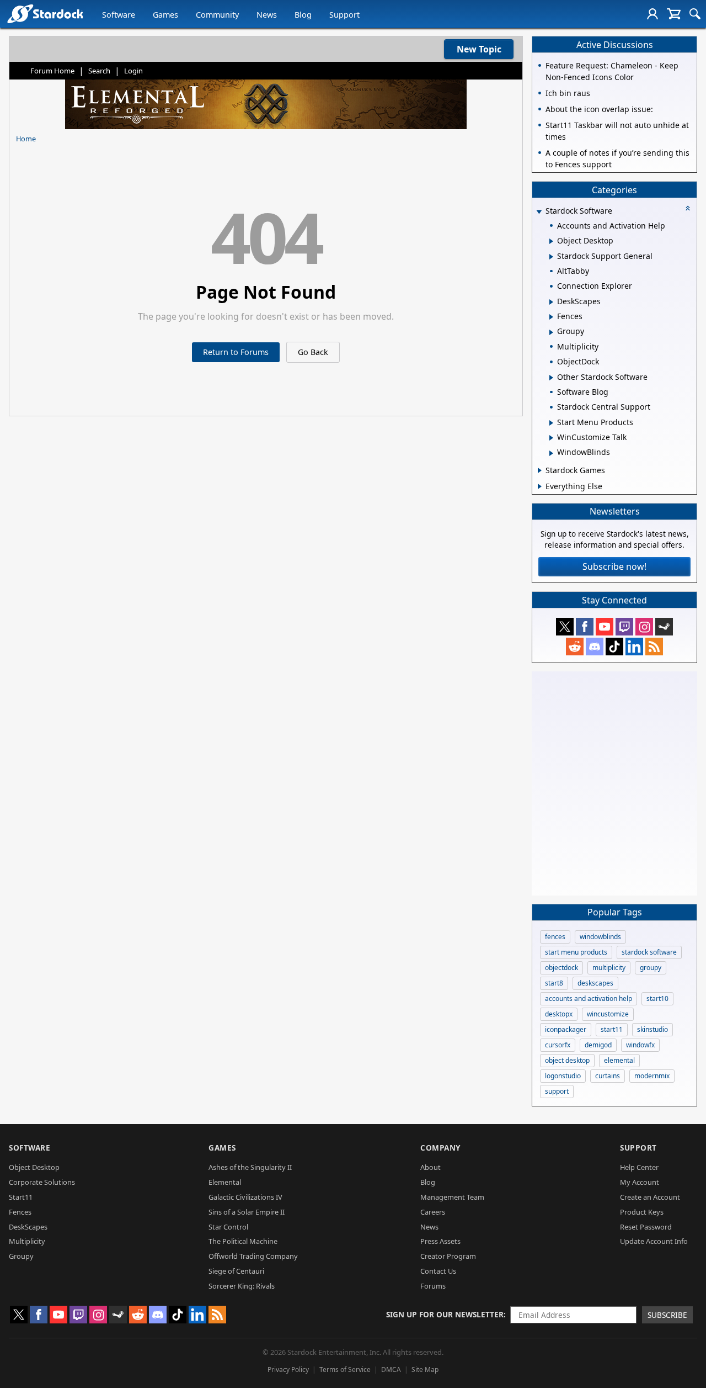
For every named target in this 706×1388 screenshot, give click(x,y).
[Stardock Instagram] (644, 627)
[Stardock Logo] (45, 13)
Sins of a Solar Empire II (246, 1212)
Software (118, 14)
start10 (657, 998)
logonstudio (563, 1075)
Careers (432, 1212)
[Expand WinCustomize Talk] (551, 438)
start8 (554, 983)
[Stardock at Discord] (595, 646)
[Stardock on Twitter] (565, 627)
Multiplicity (27, 1241)
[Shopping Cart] (674, 13)
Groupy (21, 1256)
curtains (607, 1075)
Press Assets (440, 1241)
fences (555, 936)
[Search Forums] (694, 13)
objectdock (561, 967)
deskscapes (595, 983)
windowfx (640, 1045)
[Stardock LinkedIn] (634, 646)
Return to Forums (236, 352)
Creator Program (448, 1256)
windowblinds (600, 936)
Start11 (21, 1197)
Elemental (224, 1182)
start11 (612, 1029)
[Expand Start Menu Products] (551, 423)
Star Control (228, 1227)
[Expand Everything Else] (540, 486)
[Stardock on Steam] (664, 627)
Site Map (424, 1369)
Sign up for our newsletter (445, 1314)
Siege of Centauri (236, 1271)
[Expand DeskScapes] (551, 302)
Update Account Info (654, 1241)
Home (26, 139)
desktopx (559, 1014)
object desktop (567, 1060)
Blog (303, 14)
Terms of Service (345, 1369)
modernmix (652, 1075)
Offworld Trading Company (253, 1256)
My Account (639, 1182)
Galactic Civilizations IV (245, 1197)
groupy (650, 967)
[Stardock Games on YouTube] (604, 627)
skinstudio (652, 1029)
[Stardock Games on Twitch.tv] (624, 627)
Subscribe (667, 1315)
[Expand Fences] (551, 317)
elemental (619, 1060)
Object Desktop (34, 1167)
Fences (20, 1212)
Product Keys (642, 1212)
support (557, 1091)
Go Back (313, 352)
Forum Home (52, 71)
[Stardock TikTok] (614, 646)
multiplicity (608, 967)
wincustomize (608, 1014)
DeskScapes (28, 1227)
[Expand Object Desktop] (551, 241)
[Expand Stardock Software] (539, 212)
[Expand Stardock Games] (540, 470)
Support (344, 14)
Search (99, 71)
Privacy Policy (288, 1369)
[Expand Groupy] (551, 332)
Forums (433, 1286)
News (266, 14)
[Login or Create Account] (652, 13)
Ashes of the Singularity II (250, 1167)
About (430, 1167)
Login (133, 71)
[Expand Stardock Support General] (551, 256)
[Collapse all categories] (687, 208)
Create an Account (650, 1197)
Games (165, 14)
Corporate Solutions (42, 1182)
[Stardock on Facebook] (585, 627)
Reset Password (646, 1227)
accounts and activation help (588, 998)
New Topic (479, 49)
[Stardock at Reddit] (575, 646)
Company (440, 1147)
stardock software (649, 952)
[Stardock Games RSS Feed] (654, 646)
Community (217, 14)
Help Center (639, 1167)
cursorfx (557, 1045)
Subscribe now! (614, 566)
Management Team (452, 1197)
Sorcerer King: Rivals (241, 1286)
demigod (598, 1045)
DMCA (391, 1369)
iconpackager (565, 1029)
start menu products (576, 952)
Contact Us (438, 1271)
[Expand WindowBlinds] (551, 453)
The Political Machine (242, 1241)
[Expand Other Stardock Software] (551, 377)
